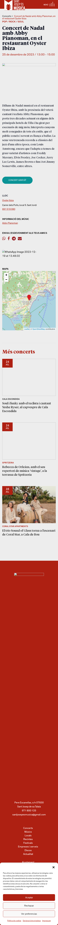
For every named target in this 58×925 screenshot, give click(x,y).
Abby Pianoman (10, 223)
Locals (28, 835)
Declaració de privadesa (32, 921)
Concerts (6, 16)
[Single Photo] (20, 256)
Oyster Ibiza (8, 200)
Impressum (46, 921)
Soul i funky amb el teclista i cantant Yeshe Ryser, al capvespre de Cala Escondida (26, 407)
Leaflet (27, 329)
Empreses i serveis (28, 846)
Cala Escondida (11, 399)
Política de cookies (14, 921)
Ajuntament (28, 862)
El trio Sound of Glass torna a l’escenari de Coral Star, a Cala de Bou (28, 532)
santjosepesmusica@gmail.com (29, 814)
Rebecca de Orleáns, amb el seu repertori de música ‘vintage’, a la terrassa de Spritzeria (24, 470)
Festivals (28, 843)
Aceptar (29, 897)
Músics (28, 832)
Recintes (28, 839)
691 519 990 (8, 209)
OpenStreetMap (38, 329)
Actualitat (28, 854)
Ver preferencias (29, 914)
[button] (53, 867)
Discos (28, 850)
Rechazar (29, 905)
